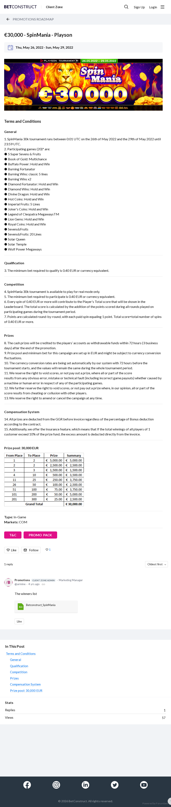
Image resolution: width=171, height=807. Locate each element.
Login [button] (153, 7)
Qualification (14, 263)
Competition (14, 284)
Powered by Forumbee (155, 803)
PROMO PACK (40, 535)
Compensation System (21, 412)
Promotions (35, 580)
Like (13, 550)
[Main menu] (162, 7)
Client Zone (54, 7)
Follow (33, 550)
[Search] (126, 7)
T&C (12, 535)
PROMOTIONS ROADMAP (33, 19)
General (10, 132)
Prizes (9, 335)
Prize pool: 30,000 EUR (21, 448)
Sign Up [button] (139, 7)
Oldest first (155, 564)
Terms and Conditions (22, 121)
